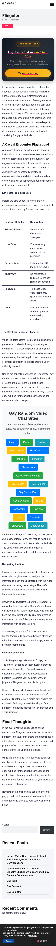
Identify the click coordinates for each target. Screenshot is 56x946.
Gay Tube (12, 880)
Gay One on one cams (28, 475)
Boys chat (38, 509)
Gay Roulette (38, 484)
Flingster (37, 459)
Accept (8, 941)
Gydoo (26, 442)
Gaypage (9, 3)
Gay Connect (14, 886)
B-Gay (39, 500)
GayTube (42, 442)
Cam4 (19, 517)
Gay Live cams (21, 500)
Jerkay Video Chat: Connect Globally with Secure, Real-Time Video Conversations (27, 859)
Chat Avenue (38, 526)
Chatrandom (28, 467)
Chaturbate (17, 526)
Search (5, 824)
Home (4, 20)
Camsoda (35, 517)
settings (33, 935)
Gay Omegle (17, 484)
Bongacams (19, 509)
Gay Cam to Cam (28, 492)
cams (7, 26)
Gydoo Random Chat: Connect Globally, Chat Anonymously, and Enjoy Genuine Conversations (28, 872)
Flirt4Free (19, 459)
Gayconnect (16, 450)
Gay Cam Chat (38, 450)
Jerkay (12, 442)
